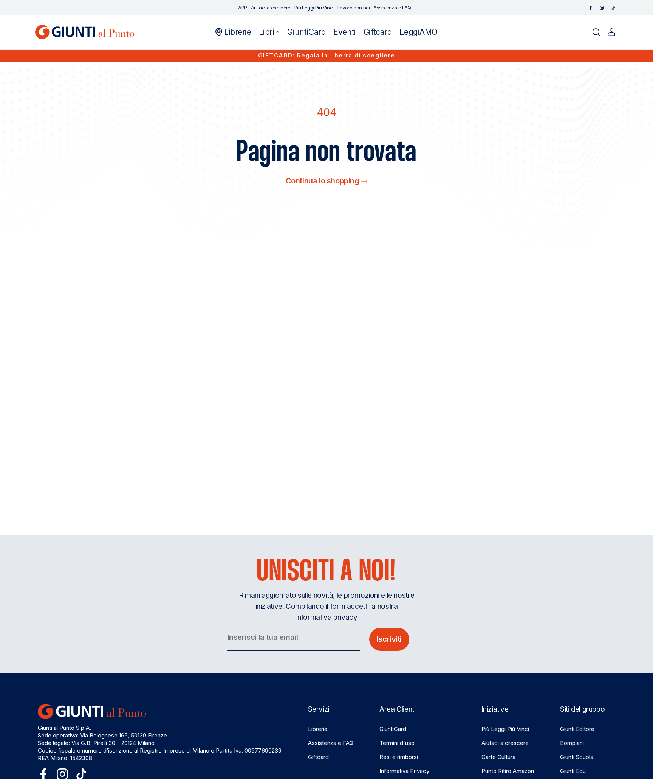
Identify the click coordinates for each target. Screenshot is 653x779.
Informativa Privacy (404, 770)
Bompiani (572, 742)
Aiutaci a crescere (505, 742)
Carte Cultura (498, 756)
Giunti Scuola (576, 756)
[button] (269, 32)
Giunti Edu (573, 770)
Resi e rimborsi (398, 756)
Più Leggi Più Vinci (505, 728)
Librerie (318, 728)
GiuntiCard (392, 728)
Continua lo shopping (323, 180)
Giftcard (318, 756)
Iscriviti (389, 639)
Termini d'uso (397, 742)
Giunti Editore (577, 728)
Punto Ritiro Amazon (507, 770)
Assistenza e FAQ (330, 742)
